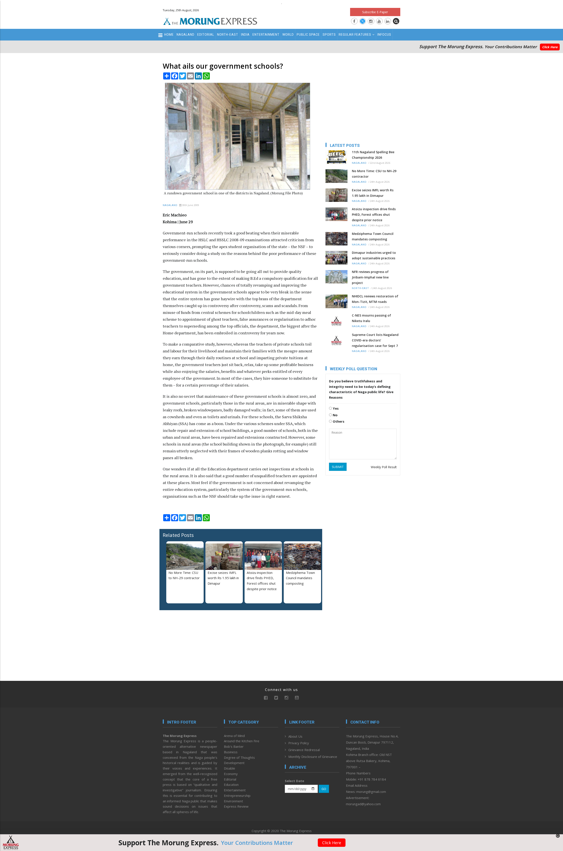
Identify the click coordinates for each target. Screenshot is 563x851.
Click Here (550, 47)
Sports (329, 34)
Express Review (236, 806)
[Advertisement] (143, 456)
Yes (335, 408)
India (245, 34)
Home (169, 34)
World (288, 34)
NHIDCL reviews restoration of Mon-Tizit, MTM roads (375, 299)
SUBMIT (338, 467)
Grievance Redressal (304, 750)
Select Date (294, 781)
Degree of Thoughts (239, 757)
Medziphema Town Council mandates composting (300, 578)
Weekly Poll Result (384, 467)
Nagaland (185, 34)
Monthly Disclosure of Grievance (312, 756)
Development (234, 763)
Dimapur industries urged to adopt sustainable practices (374, 255)
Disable (229, 768)
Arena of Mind (234, 735)
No (335, 415)
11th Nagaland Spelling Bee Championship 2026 (373, 155)
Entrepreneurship (237, 795)
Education (231, 784)
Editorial (205, 34)
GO (324, 789)
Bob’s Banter (234, 746)
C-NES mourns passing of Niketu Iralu (371, 318)
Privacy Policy (298, 743)
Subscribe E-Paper (375, 12)
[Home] (210, 20)
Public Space (308, 34)
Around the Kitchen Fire (241, 741)
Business (231, 752)
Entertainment (266, 34)
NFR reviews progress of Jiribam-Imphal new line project (370, 277)
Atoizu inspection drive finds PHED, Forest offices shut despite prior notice (374, 214)
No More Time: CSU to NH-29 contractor (374, 174)
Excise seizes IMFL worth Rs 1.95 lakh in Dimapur (223, 578)
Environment (233, 801)
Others (338, 421)
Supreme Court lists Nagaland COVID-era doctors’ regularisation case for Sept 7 (375, 340)
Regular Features (355, 34)
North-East (227, 34)
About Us (295, 736)
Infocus (384, 34)
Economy (231, 774)
